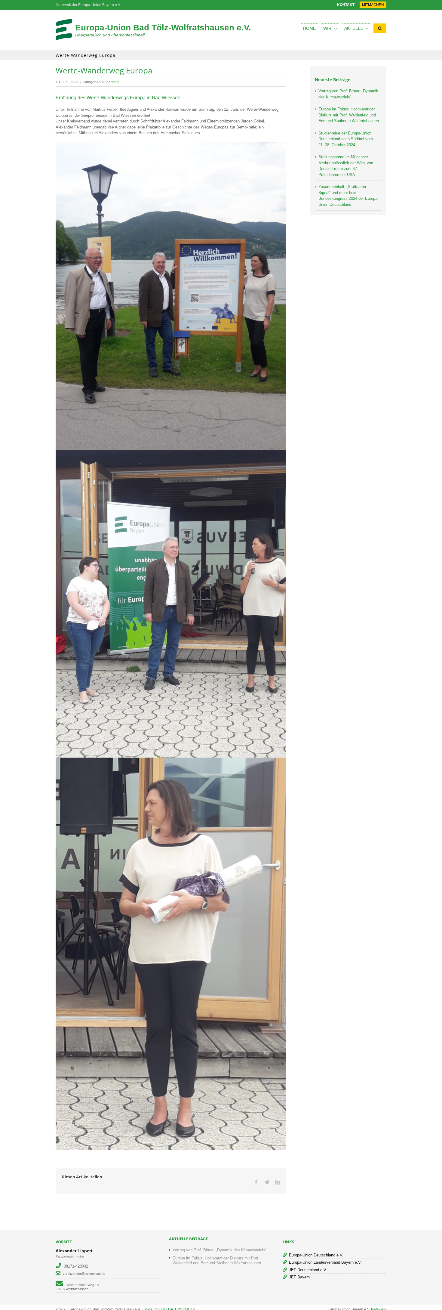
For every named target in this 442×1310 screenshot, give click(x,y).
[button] (379, 28)
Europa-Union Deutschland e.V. (316, 1255)
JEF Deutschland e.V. (308, 1270)
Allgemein (110, 82)
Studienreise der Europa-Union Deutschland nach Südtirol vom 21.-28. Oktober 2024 (345, 139)
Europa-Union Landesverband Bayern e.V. (325, 1262)
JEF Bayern (299, 1277)
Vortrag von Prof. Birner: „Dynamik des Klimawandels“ (219, 1250)
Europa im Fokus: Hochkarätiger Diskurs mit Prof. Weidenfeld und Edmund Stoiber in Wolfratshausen (348, 115)
